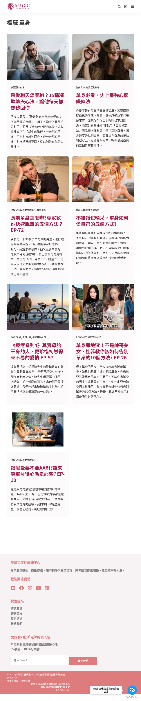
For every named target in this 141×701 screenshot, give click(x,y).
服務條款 (25, 680)
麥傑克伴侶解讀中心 (25, 674)
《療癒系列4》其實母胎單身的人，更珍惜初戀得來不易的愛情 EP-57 (37, 351)
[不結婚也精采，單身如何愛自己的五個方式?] (103, 179)
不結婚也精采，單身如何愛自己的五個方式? (102, 220)
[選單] (132, 6)
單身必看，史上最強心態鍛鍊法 (102, 98)
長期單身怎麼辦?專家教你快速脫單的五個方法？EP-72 (37, 223)
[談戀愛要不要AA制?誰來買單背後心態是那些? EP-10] (38, 429)
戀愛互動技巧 (17, 87)
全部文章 (80, 87)
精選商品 (16, 608)
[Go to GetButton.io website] (132, 697)
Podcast (16, 209)
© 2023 (11, 674)
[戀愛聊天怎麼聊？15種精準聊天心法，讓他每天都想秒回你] (38, 57)
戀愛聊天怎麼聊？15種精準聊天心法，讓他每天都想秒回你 (37, 101)
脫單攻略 (41, 209)
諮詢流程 (16, 613)
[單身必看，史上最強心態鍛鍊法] (103, 57)
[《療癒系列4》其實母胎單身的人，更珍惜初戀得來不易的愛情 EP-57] (38, 307)
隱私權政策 (12, 680)
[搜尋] (119, 6)
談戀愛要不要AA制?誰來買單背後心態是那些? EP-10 (38, 473)
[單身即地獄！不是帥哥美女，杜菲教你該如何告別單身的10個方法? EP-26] (103, 307)
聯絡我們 (16, 623)
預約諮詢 (16, 618)
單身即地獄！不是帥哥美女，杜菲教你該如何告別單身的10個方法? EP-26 (102, 351)
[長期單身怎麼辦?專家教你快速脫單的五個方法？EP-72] (38, 179)
